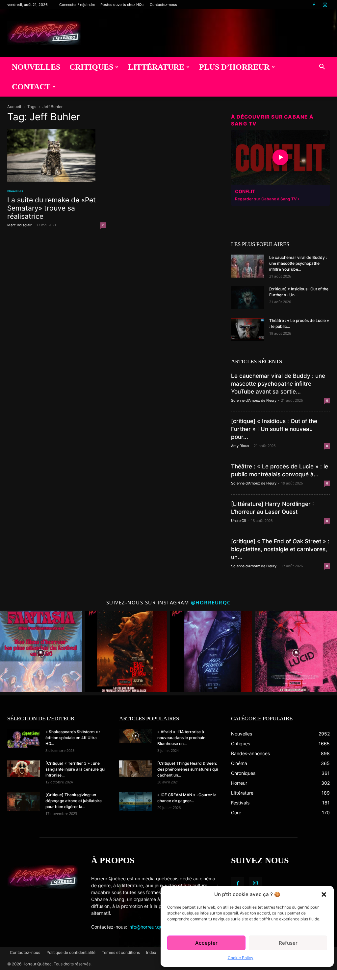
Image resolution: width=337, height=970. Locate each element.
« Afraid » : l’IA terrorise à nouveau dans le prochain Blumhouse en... (181, 737)
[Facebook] (314, 4)
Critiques (91, 67)
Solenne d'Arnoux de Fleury (253, 400)
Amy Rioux (240, 445)
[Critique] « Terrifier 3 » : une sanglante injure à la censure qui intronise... (75, 769)
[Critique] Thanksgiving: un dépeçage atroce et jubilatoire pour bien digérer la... (73, 800)
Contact (31, 86)
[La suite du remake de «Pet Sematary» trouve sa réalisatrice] (56, 155)
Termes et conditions (121, 952)
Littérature (156, 67)
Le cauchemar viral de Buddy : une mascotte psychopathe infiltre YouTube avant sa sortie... (278, 383)
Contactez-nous (163, 4)
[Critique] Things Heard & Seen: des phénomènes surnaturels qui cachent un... (187, 769)
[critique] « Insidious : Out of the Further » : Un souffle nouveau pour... (274, 429)
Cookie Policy (240, 957)
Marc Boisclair (19, 225)
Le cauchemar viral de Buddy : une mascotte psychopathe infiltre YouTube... (298, 263)
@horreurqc (211, 602)
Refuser (288, 943)
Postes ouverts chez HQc (121, 4)
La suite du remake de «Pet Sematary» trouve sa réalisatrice (51, 208)
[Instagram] (325, 4)
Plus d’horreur (234, 67)
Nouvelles (36, 67)
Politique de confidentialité (70, 952)
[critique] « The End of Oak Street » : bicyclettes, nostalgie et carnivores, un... (280, 549)
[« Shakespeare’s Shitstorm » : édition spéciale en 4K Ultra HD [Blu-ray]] (23, 738)
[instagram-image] (41, 651)
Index (151, 952)
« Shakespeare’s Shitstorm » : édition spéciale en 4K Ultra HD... (72, 737)
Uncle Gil (238, 520)
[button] (324, 894)
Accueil (14, 106)
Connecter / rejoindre (77, 4)
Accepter (206, 943)
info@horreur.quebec (150, 927)
